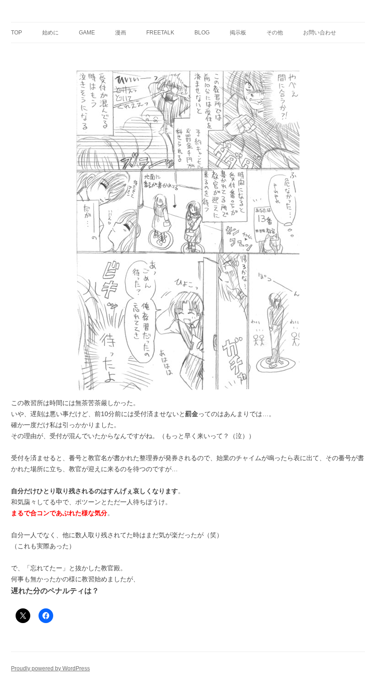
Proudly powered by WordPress (50, 668)
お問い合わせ (319, 32)
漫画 (120, 32)
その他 (274, 32)
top (16, 32)
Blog (202, 32)
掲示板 (238, 32)
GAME (87, 32)
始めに (50, 32)
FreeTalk (160, 32)
